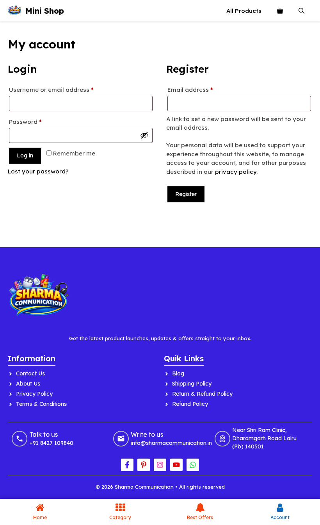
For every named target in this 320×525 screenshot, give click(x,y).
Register (186, 194)
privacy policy (235, 171)
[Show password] (144, 135)
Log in (25, 155)
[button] (301, 10)
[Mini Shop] (14, 10)
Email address (203, 89)
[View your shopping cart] (280, 10)
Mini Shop (44, 11)
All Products (243, 10)
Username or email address (64, 89)
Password (38, 121)
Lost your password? (38, 171)
